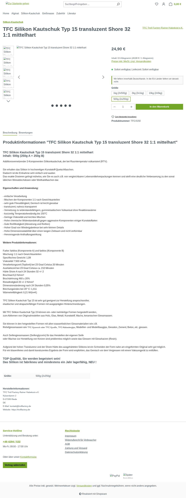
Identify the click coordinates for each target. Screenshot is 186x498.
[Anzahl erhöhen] (131, 107)
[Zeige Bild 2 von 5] (57, 105)
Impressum (70, 436)
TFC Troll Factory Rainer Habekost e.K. (162, 28)
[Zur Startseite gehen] (17, 3)
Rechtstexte (72, 430)
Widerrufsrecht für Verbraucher (80, 440)
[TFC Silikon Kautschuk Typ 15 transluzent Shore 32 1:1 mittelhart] (61, 77)
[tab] (10, 132)
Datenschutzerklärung (76, 452)
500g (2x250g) (120, 99)
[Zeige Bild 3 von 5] (61, 105)
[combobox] (89, 4)
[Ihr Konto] (163, 4)
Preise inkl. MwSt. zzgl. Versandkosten (131, 61)
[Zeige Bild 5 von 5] (70, 105)
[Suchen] (118, 4)
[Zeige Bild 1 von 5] (52, 105)
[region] (54, 77)
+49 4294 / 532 (11, 441)
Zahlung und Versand (76, 448)
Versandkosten (84, 486)
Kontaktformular (28, 457)
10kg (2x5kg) (155, 93)
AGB (67, 444)
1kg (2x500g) (120, 93)
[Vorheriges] (19, 77)
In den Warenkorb (159, 106)
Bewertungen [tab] (26, 132)
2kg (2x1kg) (138, 93)
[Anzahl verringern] (114, 107)
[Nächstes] (103, 77)
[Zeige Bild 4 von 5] (65, 105)
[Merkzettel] (156, 4)
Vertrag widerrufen (15, 465)
